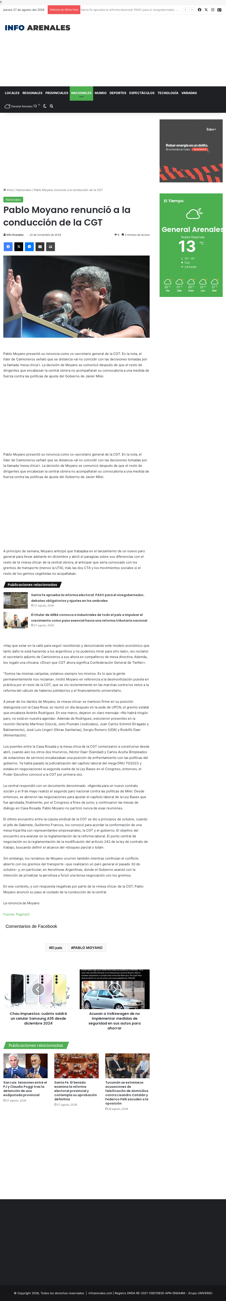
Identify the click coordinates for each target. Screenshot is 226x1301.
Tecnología (168, 93)
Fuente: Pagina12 (16, 914)
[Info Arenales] (37, 28)
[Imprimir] (50, 246)
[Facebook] (8, 246)
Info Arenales (15, 234)
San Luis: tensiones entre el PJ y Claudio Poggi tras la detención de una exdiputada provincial (25, 1088)
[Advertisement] (152, 50)
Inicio (10, 190)
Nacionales (81, 93)
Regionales (32, 93)
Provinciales (56, 93)
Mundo (101, 93)
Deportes (118, 93)
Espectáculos (141, 93)
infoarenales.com (100, 1293)
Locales (12, 93)
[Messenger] (29, 246)
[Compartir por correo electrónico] (40, 246)
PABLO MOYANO (88, 947)
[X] (18, 246)
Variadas (189, 93)
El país (56, 947)
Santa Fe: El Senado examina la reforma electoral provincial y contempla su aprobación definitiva (75, 1090)
